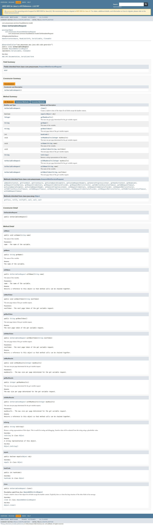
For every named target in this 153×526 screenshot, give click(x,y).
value (13, 45)
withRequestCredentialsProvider (84, 189)
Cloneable (47, 38)
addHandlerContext (11, 183)
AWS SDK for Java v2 (83, 11)
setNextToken (46, 149)
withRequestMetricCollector (109, 189)
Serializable (37, 38)
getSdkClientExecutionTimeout (104, 185)
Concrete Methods (38, 102)
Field (15, 20)
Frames (24, 17)
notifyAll (23, 200)
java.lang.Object (7, 30)
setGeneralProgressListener (56, 187)
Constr (20, 20)
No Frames (31, 17)
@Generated (6, 45)
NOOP (5, 70)
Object (49, 114)
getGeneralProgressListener (98, 183)
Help (29, 2)
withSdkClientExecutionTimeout (133, 189)
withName (44, 166)
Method (27, 20)
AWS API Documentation (11, 56)
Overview (4, 2)
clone (43, 108)
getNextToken (46, 129)
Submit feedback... (118, 6)
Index (24, 2)
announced (10, 11)
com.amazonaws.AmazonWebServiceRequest (20, 32)
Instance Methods (22, 102)
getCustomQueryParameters (55, 183)
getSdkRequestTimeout (125, 185)
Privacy (3, 524)
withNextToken (46, 172)
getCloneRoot (25, 183)
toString (44, 155)
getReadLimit (131, 183)
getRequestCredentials (33, 185)
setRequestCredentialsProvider (99, 187)
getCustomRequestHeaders (76, 183)
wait (30, 200)
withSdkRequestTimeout (13, 191)
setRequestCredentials (77, 187)
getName (44, 123)
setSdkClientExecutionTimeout (15, 189)
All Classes (43, 17)
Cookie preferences (18, 524)
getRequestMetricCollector (80, 185)
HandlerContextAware (10, 38)
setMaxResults (46, 137)
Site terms (8, 524)
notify (14, 200)
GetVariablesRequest (12, 90)
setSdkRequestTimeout (37, 189)
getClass (7, 200)
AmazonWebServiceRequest (18, 49)
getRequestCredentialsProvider (56, 185)
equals (43, 114)
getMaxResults (46, 117)
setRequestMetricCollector (123, 187)
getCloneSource (37, 183)
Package (11, 2)
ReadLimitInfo (25, 38)
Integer (7, 117)
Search (115, 4)
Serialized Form (27, 56)
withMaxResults (46, 161)
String (6, 123)
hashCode (44, 134)
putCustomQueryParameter (13, 187)
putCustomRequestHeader (34, 187)
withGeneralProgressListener (58, 189)
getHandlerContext (118, 183)
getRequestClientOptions (13, 185)
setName (44, 143)
